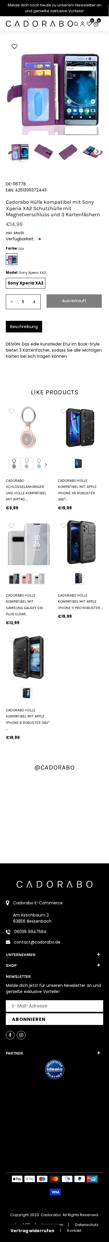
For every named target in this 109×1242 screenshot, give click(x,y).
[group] (28, 427)
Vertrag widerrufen (32, 1231)
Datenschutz (87, 1224)
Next (46, 465)
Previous (11, 465)
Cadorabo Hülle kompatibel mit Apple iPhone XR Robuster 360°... (77, 489)
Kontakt (74, 1230)
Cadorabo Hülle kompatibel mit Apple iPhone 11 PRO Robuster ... (80, 601)
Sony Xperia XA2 (26, 283)
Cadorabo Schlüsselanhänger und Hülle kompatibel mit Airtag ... (26, 489)
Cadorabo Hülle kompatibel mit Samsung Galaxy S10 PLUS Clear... (24, 604)
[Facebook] (10, 1035)
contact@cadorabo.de (37, 942)
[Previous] (13, 87)
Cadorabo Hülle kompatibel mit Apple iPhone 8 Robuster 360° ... (27, 719)
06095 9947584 (30, 932)
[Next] (96, 87)
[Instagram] (21, 1035)
